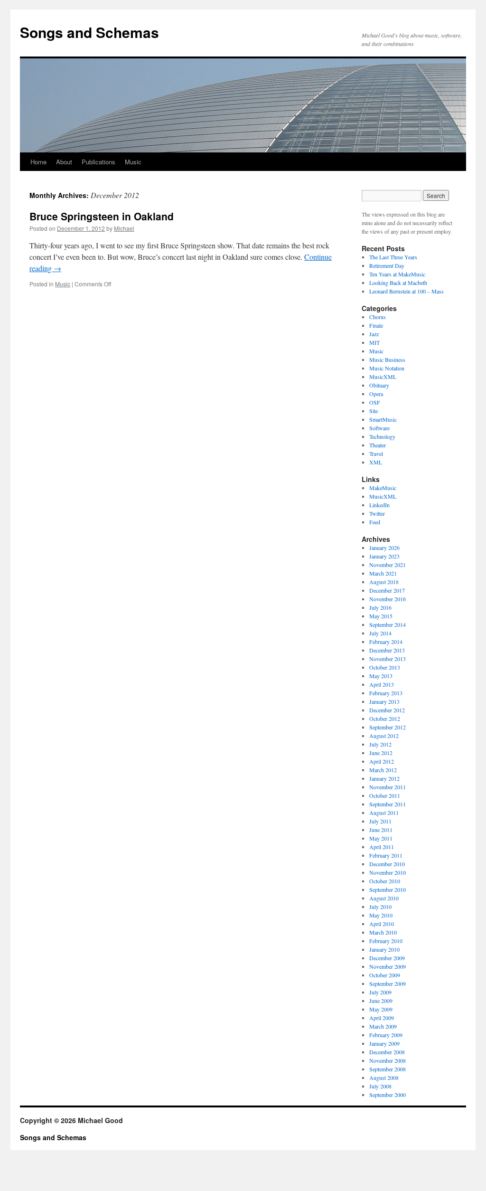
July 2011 (380, 821)
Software (379, 428)
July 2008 (380, 1086)
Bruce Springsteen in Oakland (101, 216)
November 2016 (387, 599)
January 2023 (384, 556)
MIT (374, 342)
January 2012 (384, 778)
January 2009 (384, 1043)
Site (373, 411)
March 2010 (383, 932)
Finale (376, 325)
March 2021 (383, 573)
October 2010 (384, 881)
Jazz (374, 334)
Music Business (387, 359)
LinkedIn (379, 505)
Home (38, 161)
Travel (376, 453)
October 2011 (384, 795)
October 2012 (384, 718)
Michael (124, 228)
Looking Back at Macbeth (398, 282)
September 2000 (387, 1094)
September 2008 (387, 1069)
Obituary (379, 385)
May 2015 (381, 616)
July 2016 (380, 607)
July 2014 (380, 633)
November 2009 (387, 966)
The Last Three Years (393, 257)
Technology (382, 436)
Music (133, 161)
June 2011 (381, 829)
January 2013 (384, 701)
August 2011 (384, 812)
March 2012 (383, 770)
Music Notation (386, 368)
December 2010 (387, 864)
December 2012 (387, 710)
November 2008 (387, 1060)
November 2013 (387, 658)
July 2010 (380, 906)
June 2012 (381, 752)
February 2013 (385, 693)
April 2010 (381, 923)
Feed (374, 522)
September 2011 (387, 804)
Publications (98, 161)
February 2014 (385, 641)
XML (375, 462)
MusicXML (382, 376)
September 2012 (387, 727)
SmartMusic (383, 419)
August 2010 (384, 898)
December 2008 (387, 1052)
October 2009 (384, 975)
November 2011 (387, 787)
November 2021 (387, 564)
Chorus (377, 317)
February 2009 (385, 1035)
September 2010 (387, 889)
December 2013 (387, 650)
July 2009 (380, 992)
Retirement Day (386, 265)
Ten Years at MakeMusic (397, 274)
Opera (376, 393)
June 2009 (381, 1000)
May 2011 (381, 838)
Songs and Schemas (89, 32)
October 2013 (384, 667)
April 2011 (381, 847)
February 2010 (385, 941)
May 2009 (381, 1009)
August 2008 (384, 1077)
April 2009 (381, 1017)
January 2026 (384, 547)
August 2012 (384, 735)
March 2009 (383, 1026)
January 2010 (384, 949)
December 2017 (387, 590)
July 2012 (380, 744)
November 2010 (387, 872)
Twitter (377, 513)
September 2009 (387, 983)
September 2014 (387, 624)
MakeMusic (382, 488)
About (64, 161)
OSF (374, 402)
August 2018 (384, 582)
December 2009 (387, 958)
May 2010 (381, 915)
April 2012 (381, 761)
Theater (377, 445)
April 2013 (381, 684)
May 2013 (381, 676)
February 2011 (385, 855)
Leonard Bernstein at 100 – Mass (406, 291)
